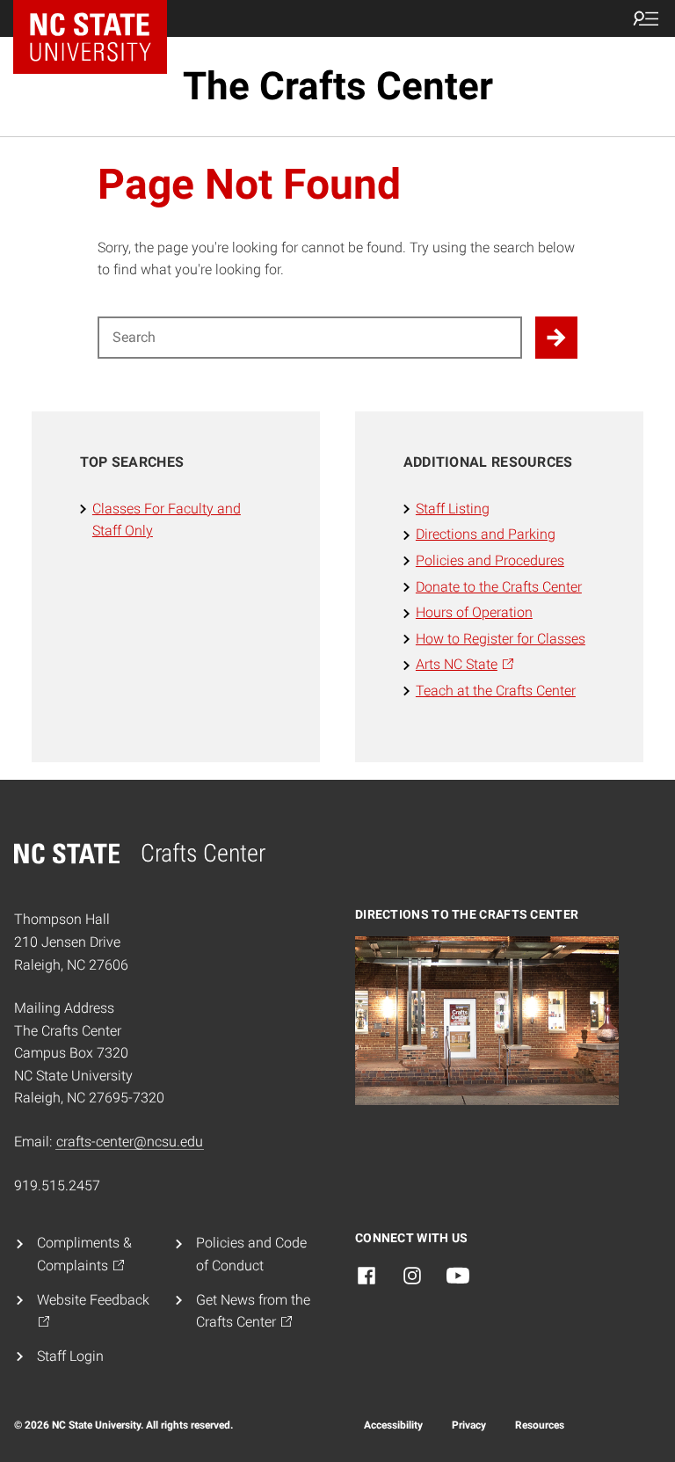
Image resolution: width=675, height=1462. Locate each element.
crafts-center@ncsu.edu (129, 1141)
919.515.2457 (57, 1185)
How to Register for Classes (500, 638)
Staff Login (70, 1356)
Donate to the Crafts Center (499, 586)
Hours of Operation (474, 612)
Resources (539, 1425)
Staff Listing (453, 508)
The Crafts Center (338, 86)
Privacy (469, 1425)
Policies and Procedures (490, 560)
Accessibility (393, 1425)
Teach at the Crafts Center (496, 690)
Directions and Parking (485, 534)
